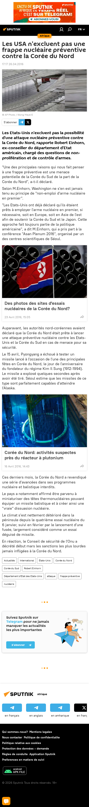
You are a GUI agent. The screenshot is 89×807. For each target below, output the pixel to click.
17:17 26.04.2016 (12, 64)
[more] (82, 317)
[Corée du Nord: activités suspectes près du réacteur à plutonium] (44, 420)
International (27, 560)
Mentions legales (40, 732)
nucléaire (9, 583)
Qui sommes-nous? (15, 732)
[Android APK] (15, 771)
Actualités (9, 560)
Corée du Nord (63, 560)
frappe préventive (70, 576)
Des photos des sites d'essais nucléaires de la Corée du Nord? (37, 305)
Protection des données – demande (25, 748)
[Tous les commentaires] (6, 801)
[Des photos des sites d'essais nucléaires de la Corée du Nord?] (44, 271)
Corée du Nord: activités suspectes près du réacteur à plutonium (40, 455)
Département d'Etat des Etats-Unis (23, 576)
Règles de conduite (15, 754)
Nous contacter (12, 737)
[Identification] (61, 29)
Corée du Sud (11, 568)
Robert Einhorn (32, 568)
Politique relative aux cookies (21, 743)
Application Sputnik (42, 754)
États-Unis (45, 560)
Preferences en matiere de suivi (23, 759)
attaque (51, 576)
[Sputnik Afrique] (12, 31)
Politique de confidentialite (42, 737)
